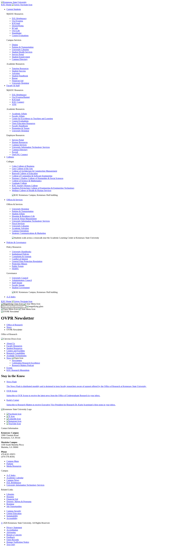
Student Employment (21, 57)
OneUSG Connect (20, 154)
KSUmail (16, 23)
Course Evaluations (20, 35)
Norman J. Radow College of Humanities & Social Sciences (37, 178)
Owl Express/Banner (21, 97)
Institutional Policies (20, 254)
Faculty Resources (14, 346)
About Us (10, 343)
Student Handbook (20, 76)
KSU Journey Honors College (25, 185)
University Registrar (20, 83)
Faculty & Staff (13, 85)
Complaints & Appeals (21, 256)
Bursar (15, 78)
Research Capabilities (15, 353)
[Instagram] (89, 421)
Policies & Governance (16, 242)
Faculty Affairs (18, 116)
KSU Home (6, 301)
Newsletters (17, 360)
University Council (20, 278)
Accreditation (12, 530)
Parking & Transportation (23, 47)
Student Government (21, 287)
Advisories (11, 532)
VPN (14, 104)
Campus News (12, 480)
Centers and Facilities (15, 351)
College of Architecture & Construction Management (34, 171)
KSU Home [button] (6, 5)
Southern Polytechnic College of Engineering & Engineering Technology (43, 188)
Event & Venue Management (24, 218)
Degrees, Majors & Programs (18, 501)
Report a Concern (14, 535)
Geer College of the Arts (22, 168)
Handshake (16, 33)
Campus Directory (20, 59)
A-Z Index (11, 297)
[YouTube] (89, 423)
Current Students (13, 9)
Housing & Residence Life (23, 216)
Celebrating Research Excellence (26, 363)
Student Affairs (18, 214)
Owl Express (17, 21)
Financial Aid (17, 81)
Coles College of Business (23, 166)
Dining (15, 45)
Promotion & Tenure (20, 128)
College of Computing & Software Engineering (32, 176)
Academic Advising (20, 228)
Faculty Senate (18, 285)
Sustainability (12, 516)
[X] (89, 416)
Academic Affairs (19, 114)
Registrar (10, 504)
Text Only (10, 544)
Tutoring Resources (20, 68)
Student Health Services (22, 52)
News (8, 327)
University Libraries (20, 49)
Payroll (15, 152)
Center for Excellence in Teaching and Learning (32, 118)
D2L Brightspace (19, 18)
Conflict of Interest (20, 259)
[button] (20, 304)
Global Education (13, 513)
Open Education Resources (23, 123)
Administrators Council (22, 280)
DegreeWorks (18, 26)
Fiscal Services (18, 223)
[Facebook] (89, 414)
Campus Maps (12, 461)
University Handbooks (21, 251)
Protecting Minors (19, 264)
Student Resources (14, 348)
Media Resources (13, 466)
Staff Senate (17, 283)
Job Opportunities (14, 506)
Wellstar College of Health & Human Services (31, 190)
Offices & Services (14, 200)
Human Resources (20, 142)
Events (9, 368)
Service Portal (18, 54)
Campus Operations (20, 231)
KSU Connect (18, 102)
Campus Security (13, 511)
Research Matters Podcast (23, 365)
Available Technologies (16, 355)
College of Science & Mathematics (26, 181)
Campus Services (19, 145)
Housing (10, 497)
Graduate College (19, 183)
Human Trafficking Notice (17, 542)
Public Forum (18, 266)
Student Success (19, 71)
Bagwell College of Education (25, 173)
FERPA (15, 269)
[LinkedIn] (89, 419)
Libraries (10, 494)
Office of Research (14, 325)
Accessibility (11, 518)
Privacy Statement (14, 527)
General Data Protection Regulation (27, 261)
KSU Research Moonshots (17, 370)
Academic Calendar (14, 478)
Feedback (10, 537)
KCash (15, 28)
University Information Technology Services (31, 147)
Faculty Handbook (20, 126)
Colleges (10, 157)
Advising (16, 73)
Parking (9, 464)
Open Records (12, 540)
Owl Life (16, 30)
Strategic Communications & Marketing (29, 233)
